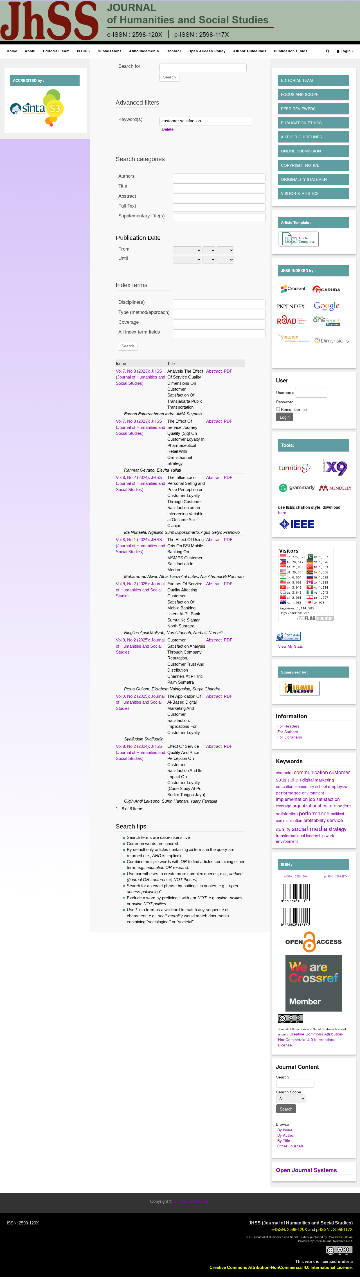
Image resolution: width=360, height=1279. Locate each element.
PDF (228, 371)
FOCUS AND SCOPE (299, 94)
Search (282, 1077)
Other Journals (290, 1146)
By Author (286, 1135)
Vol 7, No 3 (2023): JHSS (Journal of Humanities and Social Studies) (140, 377)
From (123, 249)
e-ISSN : (295, 876)
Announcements (144, 50)
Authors (126, 176)
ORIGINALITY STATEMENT (305, 179)
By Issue (284, 1129)
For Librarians (289, 737)
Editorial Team (56, 50)
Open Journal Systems (306, 1170)
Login (345, 50)
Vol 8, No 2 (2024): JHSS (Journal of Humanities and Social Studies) (140, 483)
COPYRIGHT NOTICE (300, 165)
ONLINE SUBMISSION (301, 151)
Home (12, 50)
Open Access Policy (207, 50)
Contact (173, 50)
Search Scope (288, 1092)
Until (123, 258)
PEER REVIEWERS (298, 108)
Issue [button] (82, 50)
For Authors (287, 731)
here (282, 512)
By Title (283, 1140)
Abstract (127, 196)
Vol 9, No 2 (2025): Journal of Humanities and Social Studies (140, 589)
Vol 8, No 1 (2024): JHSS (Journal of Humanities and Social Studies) (140, 545)
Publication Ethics (291, 50)
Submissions (110, 50)
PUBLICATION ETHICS (301, 122)
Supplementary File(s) (141, 216)
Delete (168, 129)
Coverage (128, 322)
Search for (129, 66)
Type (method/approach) (144, 312)
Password (285, 401)
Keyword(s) (130, 119)
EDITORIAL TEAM (297, 80)
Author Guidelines (250, 50)
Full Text (127, 206)
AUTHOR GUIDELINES (301, 136)
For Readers (288, 726)
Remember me (294, 409)
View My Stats (290, 646)
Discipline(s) (131, 302)
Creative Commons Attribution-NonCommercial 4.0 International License (311, 1039)
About (30, 50)
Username (285, 392)
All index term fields (139, 332)
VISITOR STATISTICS (300, 193)
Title (122, 186)
